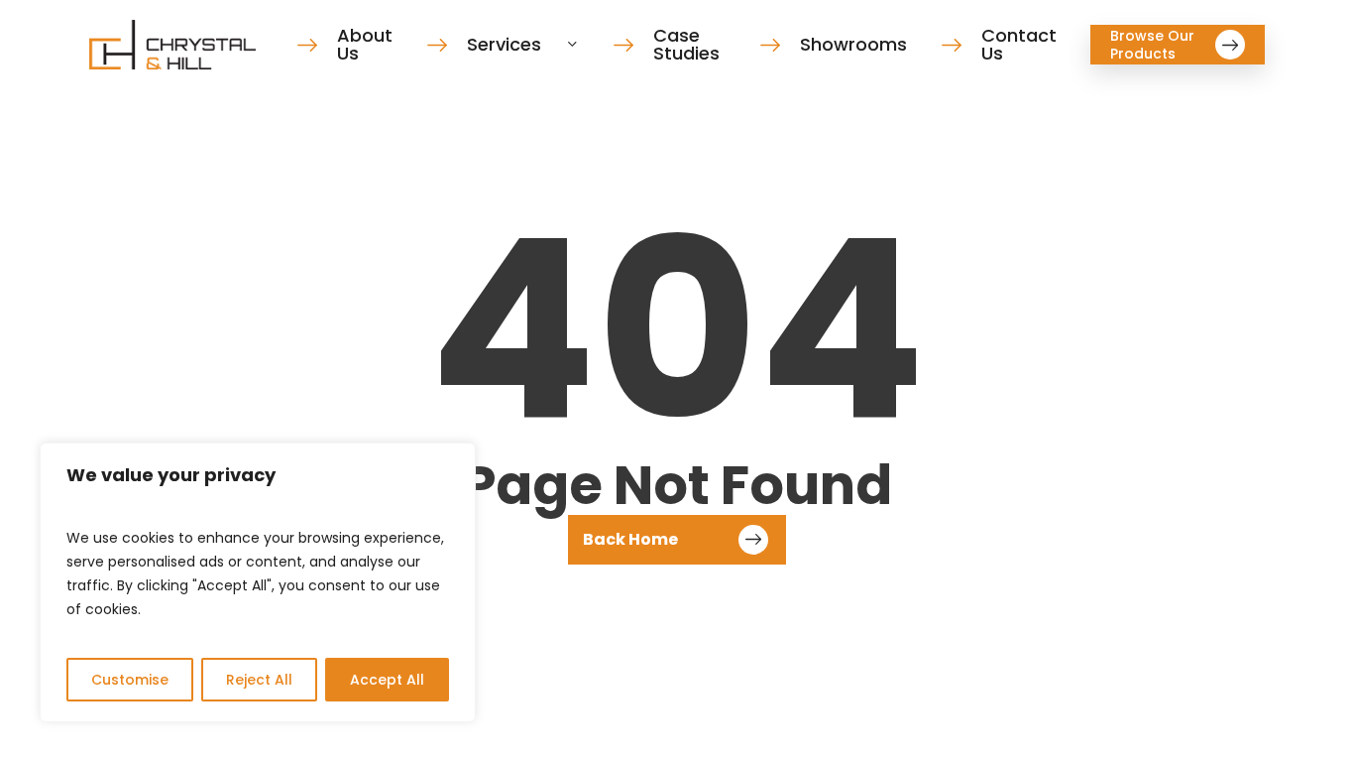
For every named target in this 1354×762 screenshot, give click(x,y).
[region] (258, 582)
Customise (130, 680)
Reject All (259, 680)
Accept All (387, 680)
